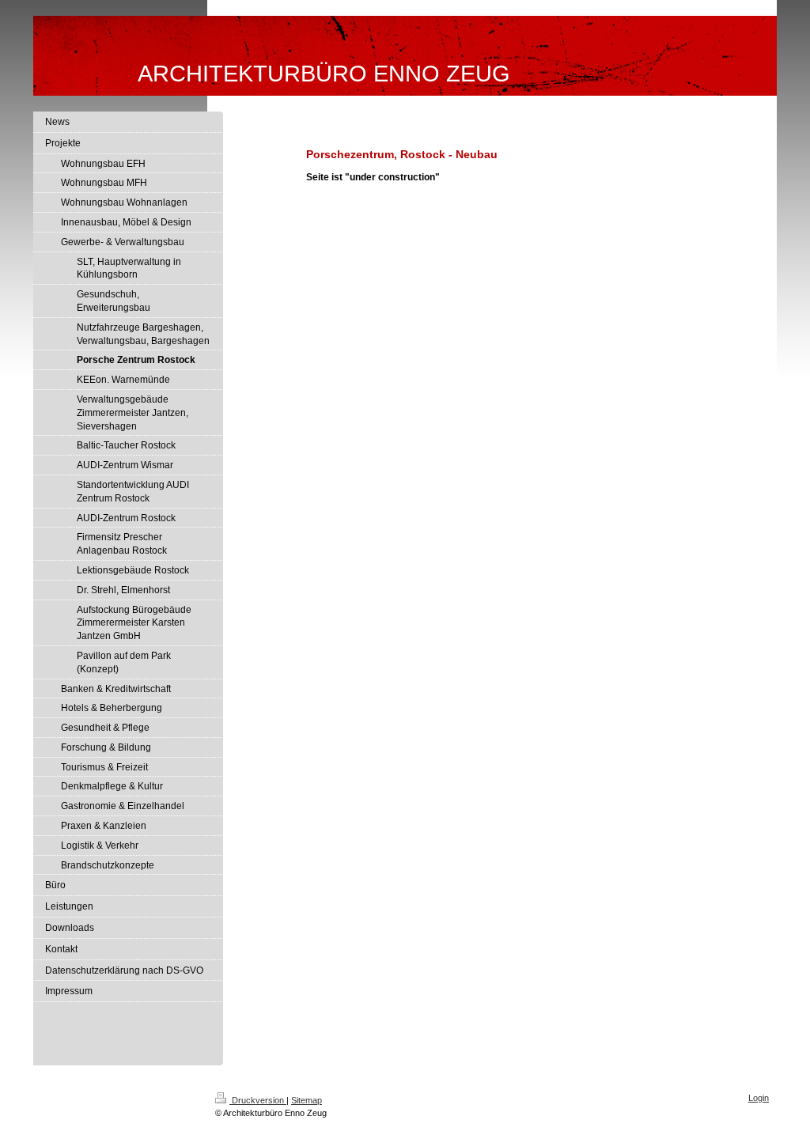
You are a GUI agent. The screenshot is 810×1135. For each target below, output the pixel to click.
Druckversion (257, 1100)
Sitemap (306, 1100)
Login (758, 1098)
